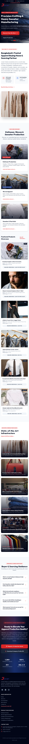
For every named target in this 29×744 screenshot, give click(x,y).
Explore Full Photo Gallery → (8, 436)
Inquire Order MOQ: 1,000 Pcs (14, 384)
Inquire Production (8, 37)
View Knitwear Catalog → (9, 169)
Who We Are (4, 702)
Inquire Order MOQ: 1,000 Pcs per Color (14, 267)
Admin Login (14, 740)
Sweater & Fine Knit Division (7, 716)
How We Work (4, 700)
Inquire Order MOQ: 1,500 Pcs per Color (14, 296)
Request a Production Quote (15, 646)
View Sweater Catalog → (9, 228)
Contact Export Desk (8, 33)
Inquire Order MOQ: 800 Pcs (14, 355)
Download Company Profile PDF (15, 651)
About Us (3, 698)
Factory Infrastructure (6, 718)
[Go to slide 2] (13, 40)
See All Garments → (23, 238)
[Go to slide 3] (16, 40)
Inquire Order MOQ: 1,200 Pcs (14, 325)
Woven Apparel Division (6, 714)
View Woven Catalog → (9, 199)
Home (2, 696)
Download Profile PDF (6, 706)
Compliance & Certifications (7, 720)
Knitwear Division (5, 712)
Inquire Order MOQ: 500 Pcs (14, 413)
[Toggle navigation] (26, 5)
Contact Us (3, 704)
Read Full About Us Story (7, 87)
